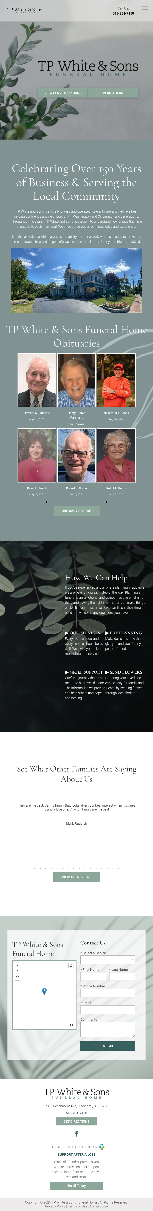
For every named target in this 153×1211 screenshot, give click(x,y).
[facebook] (76, 1134)
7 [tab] (68, 868)
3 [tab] (46, 868)
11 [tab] (90, 868)
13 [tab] (102, 868)
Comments (88, 1019)
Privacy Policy (55, 1206)
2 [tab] (40, 868)
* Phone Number (92, 986)
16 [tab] (118, 868)
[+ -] (44, 995)
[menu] (145, 8)
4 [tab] (51, 868)
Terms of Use (77, 1206)
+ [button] (17, 965)
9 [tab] (79, 868)
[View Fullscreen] (17, 977)
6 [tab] (62, 868)
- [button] (17, 970)
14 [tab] (107, 868)
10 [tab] (85, 868)
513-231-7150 (123, 13)
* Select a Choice (93, 953)
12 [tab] (96, 868)
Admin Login (98, 1206)
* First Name (89, 970)
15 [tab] (113, 868)
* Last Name (118, 970)
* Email (85, 1003)
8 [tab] (74, 868)
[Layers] (71, 965)
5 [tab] (57, 868)
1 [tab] (34, 868)
